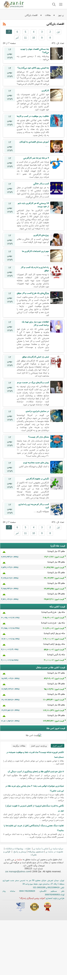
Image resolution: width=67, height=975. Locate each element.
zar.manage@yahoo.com (17, 871)
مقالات (48, 15)
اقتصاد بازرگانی (31, 15)
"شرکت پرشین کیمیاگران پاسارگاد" (32, 898)
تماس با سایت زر (40, 848)
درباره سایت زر (56, 848)
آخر (17, 37)
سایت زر (18, 859)
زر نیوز (61, 15)
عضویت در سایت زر (54, 851)
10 (33, 37)
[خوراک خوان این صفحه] (4, 24)
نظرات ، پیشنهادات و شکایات (18, 848)
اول (58, 32)
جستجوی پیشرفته (36, 851)
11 (25, 37)
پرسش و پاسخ (19, 851)
